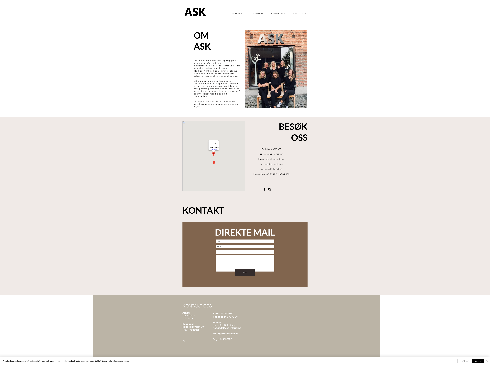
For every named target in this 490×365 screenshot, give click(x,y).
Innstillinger (464, 361)
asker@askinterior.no (275, 159)
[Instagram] (183, 340)
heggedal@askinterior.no (271, 164)
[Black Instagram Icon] (269, 190)
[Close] (486, 361)
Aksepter (478, 361)
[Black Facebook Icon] (264, 190)
